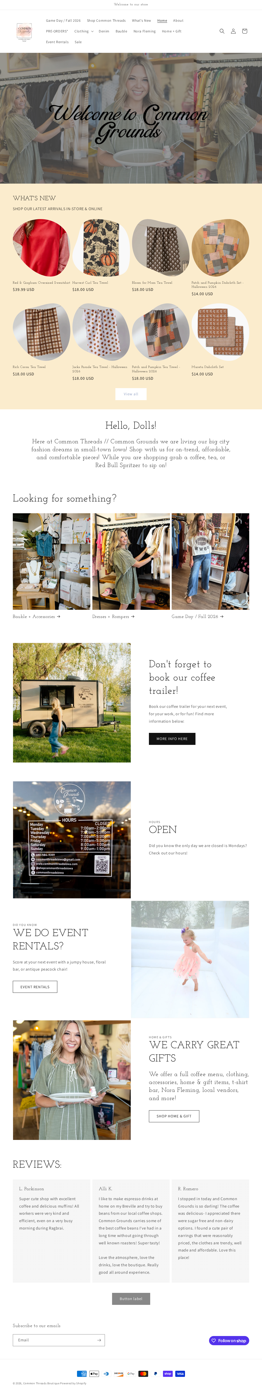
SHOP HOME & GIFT (174, 1116)
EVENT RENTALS (35, 986)
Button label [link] (131, 1298)
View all (131, 393)
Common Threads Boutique (41, 1383)
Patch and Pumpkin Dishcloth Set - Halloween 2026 (218, 285)
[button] (83, 31)
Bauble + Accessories (34, 617)
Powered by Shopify (73, 1383)
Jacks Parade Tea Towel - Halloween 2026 (99, 369)
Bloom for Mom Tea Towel (152, 282)
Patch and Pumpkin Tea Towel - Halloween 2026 (156, 369)
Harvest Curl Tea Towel (90, 282)
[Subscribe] (99, 1340)
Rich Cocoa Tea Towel (29, 367)
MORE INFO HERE (172, 738)
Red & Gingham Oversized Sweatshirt (41, 282)
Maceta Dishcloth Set (208, 367)
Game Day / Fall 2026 (195, 617)
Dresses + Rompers (110, 617)
